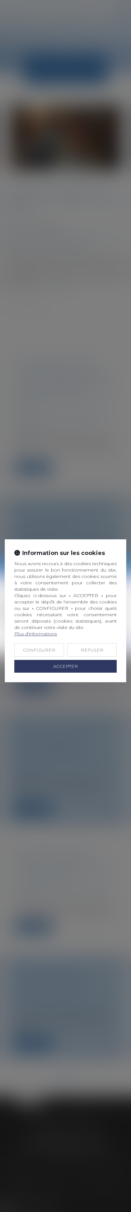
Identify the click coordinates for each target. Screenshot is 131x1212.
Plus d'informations (35, 634)
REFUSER (92, 650)
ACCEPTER (65, 666)
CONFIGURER (39, 650)
